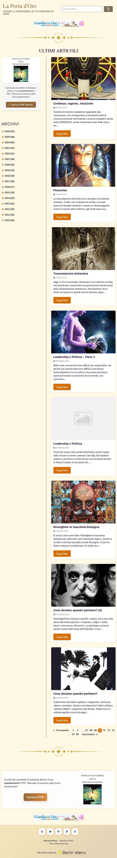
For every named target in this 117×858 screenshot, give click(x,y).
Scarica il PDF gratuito (22, 104)
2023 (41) (9, 148)
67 (86, 730)
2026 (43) (9, 131)
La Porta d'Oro (19, 5)
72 (108, 730)
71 (104, 730)
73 (113, 730)
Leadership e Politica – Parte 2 (74, 357)
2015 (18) (9, 192)
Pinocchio (60, 190)
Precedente (62, 730)
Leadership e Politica (67, 443)
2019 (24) (9, 170)
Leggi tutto (62, 133)
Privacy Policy (50, 840)
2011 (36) (9, 215)
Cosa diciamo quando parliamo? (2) (77, 610)
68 (91, 730)
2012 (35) (9, 209)
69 (95, 730)
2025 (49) (9, 137)
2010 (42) (9, 220)
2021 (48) (9, 159)
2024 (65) (9, 142)
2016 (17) (9, 187)
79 (73, 734)
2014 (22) (9, 198)
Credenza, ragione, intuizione (73, 103)
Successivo (88, 734)
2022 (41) (9, 153)
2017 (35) (9, 181)
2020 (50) (9, 165)
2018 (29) (9, 176)
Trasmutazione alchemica (70, 273)
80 (77, 734)
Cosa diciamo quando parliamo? (75, 693)
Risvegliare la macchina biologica (76, 527)
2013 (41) (9, 203)
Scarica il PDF (35, 797)
